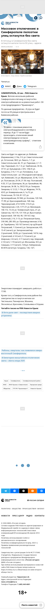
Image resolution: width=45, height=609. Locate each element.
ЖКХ (4, 384)
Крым (6, 381)
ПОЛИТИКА (6, 508)
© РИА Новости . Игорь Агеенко (10, 76)
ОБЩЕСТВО (16, 508)
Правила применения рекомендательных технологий (18, 546)
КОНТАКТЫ (39, 516)
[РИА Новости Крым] (9, 23)
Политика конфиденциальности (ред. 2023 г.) (19, 543)
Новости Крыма (35, 388)
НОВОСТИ (5, 516)
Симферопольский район (31, 381)
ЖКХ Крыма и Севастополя (18, 384)
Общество (6, 388)
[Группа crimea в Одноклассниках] (32, 491)
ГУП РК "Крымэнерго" (20, 388)
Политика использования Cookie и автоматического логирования (15, 539)
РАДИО (29, 516)
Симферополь (15, 381)
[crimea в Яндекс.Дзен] (23, 491)
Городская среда (36, 384)
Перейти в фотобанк (26, 76)
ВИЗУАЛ (40, 508)
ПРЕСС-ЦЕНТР (18, 516)
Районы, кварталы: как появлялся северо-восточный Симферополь (21, 352)
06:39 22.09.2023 (7, 47)
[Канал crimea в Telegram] (5, 491)
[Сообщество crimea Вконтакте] (14, 491)
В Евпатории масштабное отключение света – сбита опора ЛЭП (20, 359)
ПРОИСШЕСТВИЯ (29, 508)
